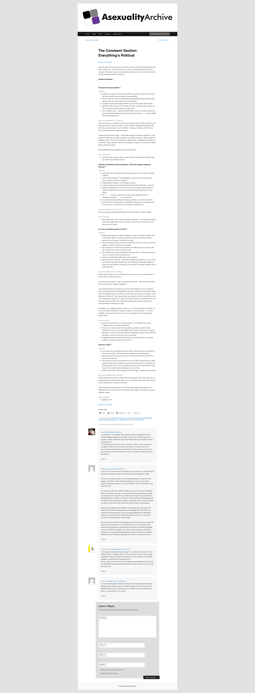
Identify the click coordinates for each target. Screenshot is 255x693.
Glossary (107, 34)
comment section (103, 420)
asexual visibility (141, 418)
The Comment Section (118, 418)
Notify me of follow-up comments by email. (112, 670)
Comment (103, 617)
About (94, 34)
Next (168, 40)
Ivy (102, 432)
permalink (140, 420)
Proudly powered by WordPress (127, 686)
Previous (160, 40)
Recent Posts (117, 34)
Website (102, 664)
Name (103, 644)
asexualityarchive (124, 420)
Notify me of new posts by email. (109, 673)
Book (100, 34)
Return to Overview (105, 62)
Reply (104, 459)
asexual (133, 418)
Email (103, 654)
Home (87, 34)
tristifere (103, 469)
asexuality (149, 418)
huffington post (113, 420)
